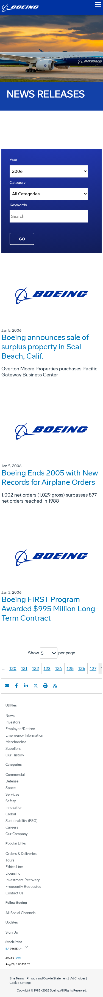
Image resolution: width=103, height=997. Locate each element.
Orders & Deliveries (21, 854)
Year (13, 160)
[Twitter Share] (36, 685)
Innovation (13, 808)
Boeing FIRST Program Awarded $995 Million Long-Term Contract (49, 609)
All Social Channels (20, 913)
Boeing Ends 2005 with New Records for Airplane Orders (49, 477)
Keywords (18, 205)
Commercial (15, 775)
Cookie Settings (20, 983)
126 (81, 668)
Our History (14, 755)
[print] (45, 685)
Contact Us (14, 893)
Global (10, 814)
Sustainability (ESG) (21, 821)
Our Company (16, 834)
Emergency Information (24, 735)
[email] (7, 685)
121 (24, 668)
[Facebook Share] (16, 685)
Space (10, 788)
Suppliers (13, 749)
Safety (10, 801)
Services (12, 794)
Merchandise (15, 742)
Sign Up (11, 932)
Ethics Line (14, 867)
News (10, 716)
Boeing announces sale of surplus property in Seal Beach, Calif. (45, 347)
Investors (12, 722)
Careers (11, 827)
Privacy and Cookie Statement (47, 978)
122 (35, 668)
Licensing (13, 873)
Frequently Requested (23, 887)
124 (58, 668)
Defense (11, 781)
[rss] (55, 685)
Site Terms (17, 978)
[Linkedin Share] (26, 685)
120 (12, 668)
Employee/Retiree (20, 729)
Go (22, 239)
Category (18, 182)
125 (70, 668)
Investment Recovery (22, 880)
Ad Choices (77, 978)
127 (93, 668)
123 (47, 668)
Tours (9, 860)
